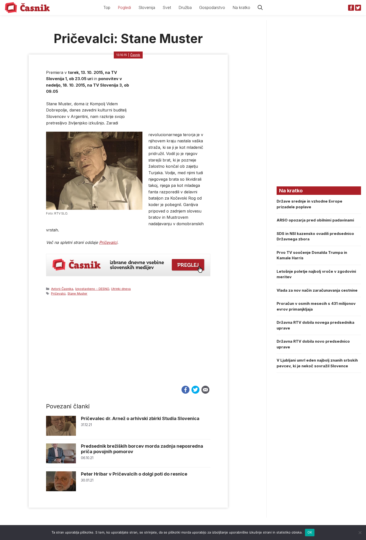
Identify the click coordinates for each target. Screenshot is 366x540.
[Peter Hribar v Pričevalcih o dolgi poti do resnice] (61, 489)
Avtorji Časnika (62, 289)
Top (106, 7)
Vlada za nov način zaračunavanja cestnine (317, 290)
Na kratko (241, 7)
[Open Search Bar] (260, 7)
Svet (167, 7)
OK (309, 532)
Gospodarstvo (212, 7)
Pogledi (124, 7)
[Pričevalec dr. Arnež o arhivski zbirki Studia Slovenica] (61, 434)
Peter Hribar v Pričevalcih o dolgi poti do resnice (134, 474)
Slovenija (146, 7)
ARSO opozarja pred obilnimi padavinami (315, 220)
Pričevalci (108, 242)
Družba (185, 7)
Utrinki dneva (121, 289)
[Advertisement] (128, 345)
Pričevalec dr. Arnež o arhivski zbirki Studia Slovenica (140, 418)
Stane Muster (77, 293)
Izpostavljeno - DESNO (92, 289)
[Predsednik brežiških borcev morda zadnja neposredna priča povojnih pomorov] (61, 462)
